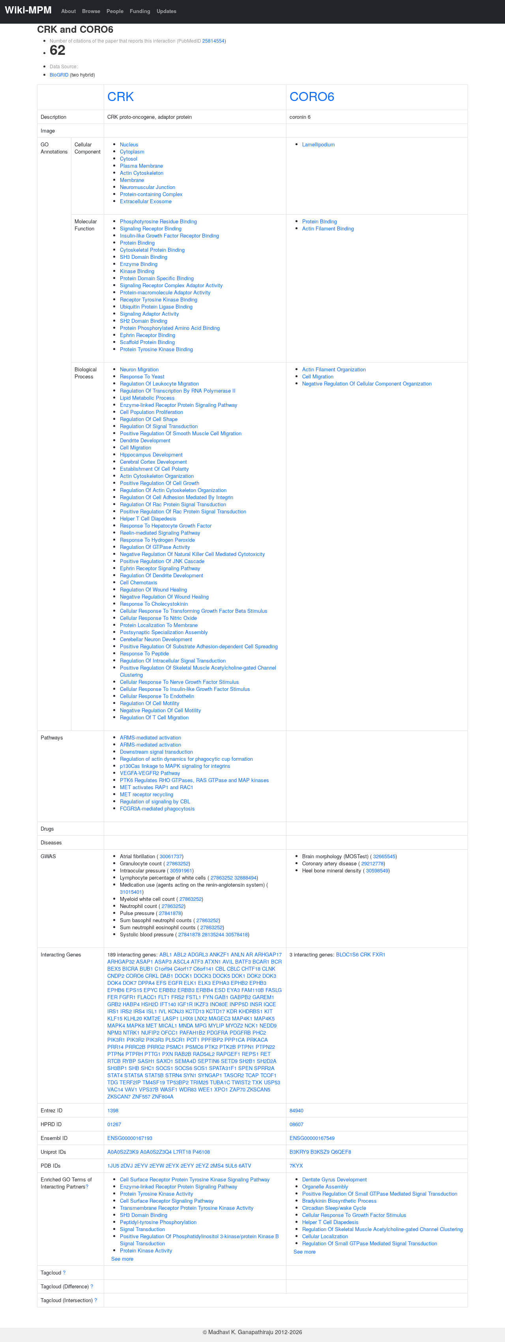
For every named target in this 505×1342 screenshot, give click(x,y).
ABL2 (180, 954)
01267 (114, 1124)
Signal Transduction (142, 1229)
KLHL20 (133, 1018)
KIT (268, 1011)
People (115, 11)
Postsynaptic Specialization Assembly (164, 632)
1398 (112, 1110)
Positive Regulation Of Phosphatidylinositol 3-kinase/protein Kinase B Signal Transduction (199, 1239)
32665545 (384, 856)
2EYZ (202, 1165)
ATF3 (197, 961)
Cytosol (128, 158)
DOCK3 (202, 975)
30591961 (181, 870)
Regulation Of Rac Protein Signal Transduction (173, 504)
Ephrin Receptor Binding (147, 335)
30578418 (237, 934)
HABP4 (131, 1004)
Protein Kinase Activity (146, 1250)
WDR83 (187, 1089)
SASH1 (146, 1061)
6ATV (245, 1165)
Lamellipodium (318, 144)
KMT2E (152, 1018)
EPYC (150, 990)
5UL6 (231, 1165)
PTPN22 (265, 1046)
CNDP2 (115, 975)
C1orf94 (163, 968)
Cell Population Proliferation (151, 412)
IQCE (270, 1004)
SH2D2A (267, 1061)
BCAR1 (260, 961)
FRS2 (177, 997)
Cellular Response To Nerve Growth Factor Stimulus (179, 681)
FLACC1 (147, 997)
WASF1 (169, 1089)
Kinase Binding (137, 271)
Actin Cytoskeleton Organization (157, 475)
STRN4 (173, 1075)
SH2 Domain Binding (143, 320)
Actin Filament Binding (328, 228)
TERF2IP (130, 1082)
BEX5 (114, 968)
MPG (201, 1025)
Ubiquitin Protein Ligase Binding (156, 306)
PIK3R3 (155, 1039)
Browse (91, 11)
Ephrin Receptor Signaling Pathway (160, 568)
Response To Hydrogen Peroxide (157, 539)
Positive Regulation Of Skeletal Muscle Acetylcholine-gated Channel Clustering (198, 671)
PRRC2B (135, 1046)
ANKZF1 (219, 954)
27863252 (177, 863)
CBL (220, 968)
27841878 (170, 913)
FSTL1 (193, 997)
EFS (161, 982)
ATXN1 (213, 961)
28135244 (213, 934)
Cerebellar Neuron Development (156, 639)
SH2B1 (247, 1061)
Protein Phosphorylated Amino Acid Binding (170, 327)
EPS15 (134, 990)
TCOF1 (268, 1075)
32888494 (245, 877)
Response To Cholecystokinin (154, 603)
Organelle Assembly (325, 1186)
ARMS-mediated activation (150, 737)
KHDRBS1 (251, 1011)
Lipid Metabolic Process (147, 397)
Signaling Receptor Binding (150, 228)
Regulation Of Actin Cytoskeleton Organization (173, 490)
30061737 (171, 856)
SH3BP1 (117, 1068)
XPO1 (221, 1089)
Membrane (132, 179)
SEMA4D (185, 1061)
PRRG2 (156, 1046)
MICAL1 (168, 1025)
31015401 (131, 891)
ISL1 (151, 1011)
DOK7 (130, 982)
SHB (134, 1068)
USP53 (272, 1082)
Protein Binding (137, 242)
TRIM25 (199, 1082)
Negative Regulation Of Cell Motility (160, 710)
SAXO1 (164, 1061)
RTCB (114, 1061)
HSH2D (149, 1004)
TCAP (252, 1075)
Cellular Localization (325, 1236)
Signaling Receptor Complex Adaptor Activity (171, 285)
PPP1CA (234, 1039)
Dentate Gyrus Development (334, 1179)
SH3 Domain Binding (143, 256)
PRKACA (257, 1039)
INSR (256, 1004)
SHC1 (147, 1068)
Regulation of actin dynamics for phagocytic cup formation (186, 758)
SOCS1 (164, 1068)
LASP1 (171, 1018)
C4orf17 (183, 968)
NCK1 (251, 1025)
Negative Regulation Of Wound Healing (164, 596)
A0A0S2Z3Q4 (156, 1151)
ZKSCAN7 (119, 1096)
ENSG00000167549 (312, 1138)
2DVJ (127, 1165)
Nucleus (129, 144)
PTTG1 (152, 1054)
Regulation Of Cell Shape (149, 419)
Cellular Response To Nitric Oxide (158, 617)
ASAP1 (144, 961)
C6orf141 (203, 968)
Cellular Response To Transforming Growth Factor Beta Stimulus (193, 610)
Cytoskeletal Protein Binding (152, 249)
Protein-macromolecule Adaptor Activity (165, 292)
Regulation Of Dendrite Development (161, 575)
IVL (162, 1011)
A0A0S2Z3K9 (122, 1151)
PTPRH (134, 1054)
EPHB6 (115, 990)
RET (265, 1054)
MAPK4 (116, 1025)
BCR (276, 961)
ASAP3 (163, 961)
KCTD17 (215, 1011)
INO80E (219, 1004)
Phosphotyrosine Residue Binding (158, 221)
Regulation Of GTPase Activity (155, 546)
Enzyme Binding (138, 264)
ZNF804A (163, 1096)
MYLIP (216, 1025)
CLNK (268, 968)
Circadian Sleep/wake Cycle (334, 1207)
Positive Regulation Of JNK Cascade (162, 561)
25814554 (213, 40)
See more (122, 1258)
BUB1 (146, 968)
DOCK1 (183, 975)
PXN (167, 1054)
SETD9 (229, 1061)
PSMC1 (175, 1046)
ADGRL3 (198, 954)
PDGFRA (217, 1032)
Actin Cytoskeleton (141, 172)
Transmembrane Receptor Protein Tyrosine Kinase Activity (187, 1207)
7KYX (296, 1165)
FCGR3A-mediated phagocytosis (157, 808)
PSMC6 (194, 1046)
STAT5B (154, 1075)
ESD (220, 990)
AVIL (228, 961)
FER (112, 997)
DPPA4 (146, 982)
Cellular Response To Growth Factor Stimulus (354, 1214)
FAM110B (252, 990)
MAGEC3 (219, 1018)
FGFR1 (127, 997)
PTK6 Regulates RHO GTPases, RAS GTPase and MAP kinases (194, 780)
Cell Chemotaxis (138, 582)
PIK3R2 (135, 1039)
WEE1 (205, 1089)
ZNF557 (141, 1096)
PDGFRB (240, 1032)
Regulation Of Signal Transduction (159, 426)
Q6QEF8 (341, 1151)
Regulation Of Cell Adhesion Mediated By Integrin (176, 497)
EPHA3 (220, 982)
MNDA (186, 1025)
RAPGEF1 (228, 1054)
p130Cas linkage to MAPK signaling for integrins (175, 765)
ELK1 (190, 982)
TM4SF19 (153, 1082)
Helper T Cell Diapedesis (148, 518)
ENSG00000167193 (129, 1138)
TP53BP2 (177, 1082)
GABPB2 (240, 997)
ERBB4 (204, 990)
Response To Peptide (144, 653)
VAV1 (131, 1089)
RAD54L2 (204, 1054)
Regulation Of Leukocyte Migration (159, 383)
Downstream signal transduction (156, 751)
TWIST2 (241, 1082)
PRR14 (115, 1046)
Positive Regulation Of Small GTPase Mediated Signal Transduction (379, 1193)
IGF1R (185, 1004)
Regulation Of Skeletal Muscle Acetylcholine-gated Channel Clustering (382, 1229)
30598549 (377, 870)
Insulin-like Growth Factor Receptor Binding (169, 235)
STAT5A (133, 1075)
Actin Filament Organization (334, 369)
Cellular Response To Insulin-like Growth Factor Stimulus (185, 689)
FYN (208, 997)
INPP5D (239, 1004)
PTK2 (211, 1046)
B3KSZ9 (319, 1151)
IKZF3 (201, 1004)
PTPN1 (246, 1046)
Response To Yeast (142, 376)
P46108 (201, 1151)
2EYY (187, 1165)
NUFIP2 (150, 1032)
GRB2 (114, 1004)
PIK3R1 (116, 1039)
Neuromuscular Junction (147, 187)
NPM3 (114, 1032)
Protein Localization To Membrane (159, 625)
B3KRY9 (299, 1151)
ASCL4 (181, 961)
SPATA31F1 (223, 1068)
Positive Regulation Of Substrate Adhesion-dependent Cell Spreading (199, 646)
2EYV (141, 1165)
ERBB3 (186, 990)
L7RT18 (182, 1151)
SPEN (245, 1068)
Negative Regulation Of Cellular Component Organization (367, 383)
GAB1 (221, 997)
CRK (120, 95)
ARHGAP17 (268, 954)
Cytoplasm (132, 151)
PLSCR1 (175, 1039)
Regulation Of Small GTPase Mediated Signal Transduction (369, 1243)
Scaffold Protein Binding (147, 342)
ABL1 (165, 954)
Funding (140, 11)
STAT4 (115, 1075)
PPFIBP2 (212, 1039)
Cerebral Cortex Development (153, 461)
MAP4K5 (264, 1018)
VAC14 (115, 1089)
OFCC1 (169, 1032)
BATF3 (243, 961)
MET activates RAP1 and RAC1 (156, 787)
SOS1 (201, 1068)
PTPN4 (115, 1054)
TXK (257, 1082)
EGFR (175, 982)
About (68, 11)
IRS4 (139, 1011)
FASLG (274, 990)
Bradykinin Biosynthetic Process (339, 1200)
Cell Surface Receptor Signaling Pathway (167, 1200)
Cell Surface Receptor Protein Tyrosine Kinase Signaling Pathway (195, 1179)
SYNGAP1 (210, 1075)
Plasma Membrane (141, 165)
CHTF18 (250, 968)
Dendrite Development (145, 440)
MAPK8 (135, 1025)
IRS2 (126, 1011)
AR (249, 954)
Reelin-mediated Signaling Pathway (160, 532)
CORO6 (312, 95)
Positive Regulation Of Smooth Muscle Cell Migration (180, 433)
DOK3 (269, 975)
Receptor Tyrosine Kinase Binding (158, 299)
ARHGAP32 (121, 961)
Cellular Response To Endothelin (157, 696)
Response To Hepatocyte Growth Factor (165, 525)
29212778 (372, 863)
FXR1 (378, 954)
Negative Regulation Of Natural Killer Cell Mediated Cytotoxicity (192, 554)
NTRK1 (131, 1032)
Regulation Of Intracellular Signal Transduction (173, 660)
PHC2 (259, 1032)
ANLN (237, 954)
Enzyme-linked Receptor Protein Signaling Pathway (179, 404)
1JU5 (113, 1165)
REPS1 (250, 1054)
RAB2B (182, 1054)
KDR (231, 1011)
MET (151, 1025)
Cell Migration (135, 447)
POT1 (193, 1039)
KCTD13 (194, 1011)
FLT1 (164, 997)
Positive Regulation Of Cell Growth (159, 483)
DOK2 (254, 975)
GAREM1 (263, 997)
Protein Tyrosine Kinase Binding (156, 349)
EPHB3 (257, 982)
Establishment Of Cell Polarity (154, 468)
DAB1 (166, 975)
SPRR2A (264, 1068)
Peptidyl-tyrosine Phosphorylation (158, 1222)
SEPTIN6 (208, 1061)
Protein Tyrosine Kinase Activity (156, 1193)
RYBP (129, 1061)
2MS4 (217, 1165)
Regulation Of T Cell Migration (154, 717)
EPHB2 (239, 982)
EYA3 (233, 990)
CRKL (152, 975)
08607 (296, 1124)
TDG (112, 1082)
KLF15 (114, 1018)
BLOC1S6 (347, 954)
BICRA (130, 968)
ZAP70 (237, 1089)
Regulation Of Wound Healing (153, 589)
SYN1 (189, 1075)
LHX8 (186, 1018)
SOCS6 (183, 1068)
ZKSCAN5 (258, 1089)
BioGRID (59, 74)
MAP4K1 (242, 1018)
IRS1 (113, 1011)
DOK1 (238, 975)
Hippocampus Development (151, 454)
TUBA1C (220, 1082)
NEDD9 (268, 1025)
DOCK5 (221, 975)
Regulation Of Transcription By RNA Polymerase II (178, 390)
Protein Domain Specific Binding (157, 278)
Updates (166, 11)
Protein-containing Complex (151, 194)
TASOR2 (234, 1075)
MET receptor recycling (146, 794)
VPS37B (149, 1089)
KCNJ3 (176, 1011)
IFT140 (168, 1004)
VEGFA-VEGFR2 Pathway (150, 773)
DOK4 (114, 982)
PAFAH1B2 (192, 1032)
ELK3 (204, 982)
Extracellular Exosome (146, 201)
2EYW (157, 1165)
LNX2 (201, 1018)
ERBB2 (167, 990)
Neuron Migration (139, 369)
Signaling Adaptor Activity (149, 313)
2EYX (172, 1165)
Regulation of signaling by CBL (155, 801)
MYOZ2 (234, 1025)
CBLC (233, 968)
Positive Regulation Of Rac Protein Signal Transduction (183, 511)
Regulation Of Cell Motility (150, 703)
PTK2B (227, 1046)
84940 (296, 1110)
